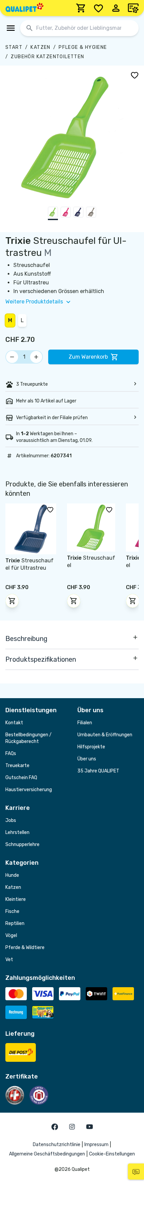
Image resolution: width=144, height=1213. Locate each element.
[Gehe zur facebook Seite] (55, 1127)
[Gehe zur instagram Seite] (72, 1127)
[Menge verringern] (12, 357)
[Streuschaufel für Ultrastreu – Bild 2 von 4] (66, 213)
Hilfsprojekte (91, 747)
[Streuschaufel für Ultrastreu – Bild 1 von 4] (53, 213)
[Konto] (116, 8)
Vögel (11, 935)
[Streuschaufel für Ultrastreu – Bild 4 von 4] (91, 213)
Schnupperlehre (22, 844)
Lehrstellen (17, 832)
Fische (12, 911)
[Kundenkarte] (133, 8)
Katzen (40, 47)
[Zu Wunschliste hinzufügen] (135, 75)
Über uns (86, 759)
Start (13, 47)
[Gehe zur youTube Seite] (89, 1127)
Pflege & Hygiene (83, 47)
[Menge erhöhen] (36, 357)
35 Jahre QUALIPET (98, 771)
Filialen (84, 723)
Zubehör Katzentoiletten (47, 57)
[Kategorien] (10, 28)
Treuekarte (17, 765)
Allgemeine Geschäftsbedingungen (47, 1154)
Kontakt (14, 723)
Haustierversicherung (28, 789)
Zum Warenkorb (88, 357)
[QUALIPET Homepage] (24, 8)
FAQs (10, 753)
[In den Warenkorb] (12, 601)
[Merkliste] (98, 8)
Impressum (96, 1144)
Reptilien (14, 923)
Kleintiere (15, 899)
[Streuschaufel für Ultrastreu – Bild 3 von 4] (78, 213)
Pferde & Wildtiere (25, 947)
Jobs (10, 820)
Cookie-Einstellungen (112, 1154)
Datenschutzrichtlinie (56, 1144)
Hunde (12, 875)
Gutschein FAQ (21, 777)
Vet (9, 959)
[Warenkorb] (81, 8)
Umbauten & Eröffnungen (104, 735)
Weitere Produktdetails (34, 301)
